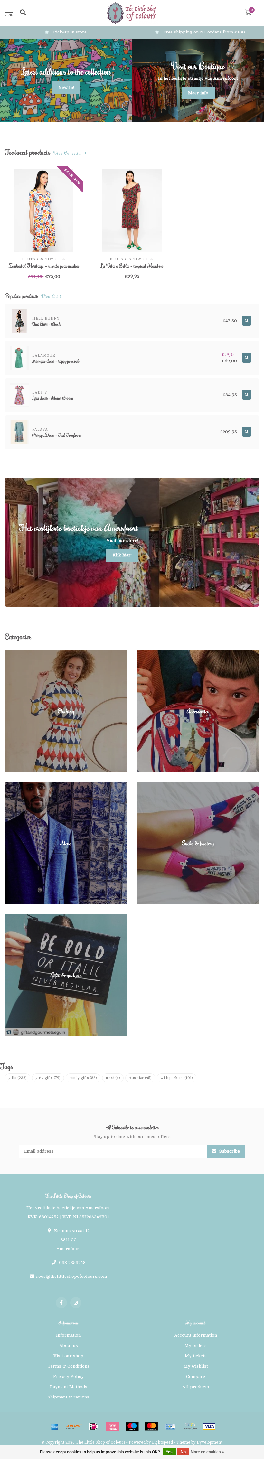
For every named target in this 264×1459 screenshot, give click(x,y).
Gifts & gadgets (21, 917)
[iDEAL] (93, 1426)
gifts (17, 1077)
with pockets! (176, 1077)
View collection (69, 153)
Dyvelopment (209, 1442)
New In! (66, 87)
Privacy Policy (68, 1376)
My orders (195, 1345)
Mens (10, 785)
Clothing (14, 653)
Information (68, 1335)
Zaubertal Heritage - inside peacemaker (44, 266)
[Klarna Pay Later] (113, 1426)
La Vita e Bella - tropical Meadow (132, 266)
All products (195, 1386)
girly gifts (48, 1077)
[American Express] (55, 1426)
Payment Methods (68, 1386)
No (183, 1452)
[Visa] (209, 1426)
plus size (140, 1077)
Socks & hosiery (154, 785)
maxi (113, 1077)
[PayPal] (190, 1426)
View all (51, 296)
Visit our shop (68, 1355)
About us (68, 1345)
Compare (195, 1376)
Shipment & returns (68, 1397)
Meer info (198, 92)
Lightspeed (162, 1442)
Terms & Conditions (69, 1366)
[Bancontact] (171, 1426)
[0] (248, 13)
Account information (195, 1335)
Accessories (149, 653)
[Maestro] (132, 1426)
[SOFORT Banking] (74, 1426)
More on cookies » (207, 1452)
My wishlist (196, 1366)
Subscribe (229, 1151)
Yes (169, 1452)
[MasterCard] (151, 1426)
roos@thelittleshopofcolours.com (71, 1276)
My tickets (196, 1355)
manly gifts (83, 1077)
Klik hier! (122, 555)
